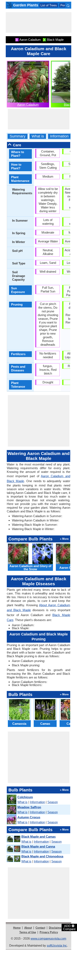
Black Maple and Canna (38, 846)
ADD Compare (69, 927)
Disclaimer (55, 927)
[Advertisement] (38, 22)
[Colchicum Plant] (11, 799)
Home (17, 927)
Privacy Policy (49, 932)
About (28, 927)
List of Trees (48, 5)
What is (38, 136)
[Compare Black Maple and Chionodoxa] (13, 858)
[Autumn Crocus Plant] (11, 820)
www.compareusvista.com (48, 938)
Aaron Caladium (28, 104)
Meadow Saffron (29, 807)
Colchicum (25, 797)
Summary (17, 136)
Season (52, 802)
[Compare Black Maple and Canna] (13, 849)
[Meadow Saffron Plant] (11, 810)
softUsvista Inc (57, 945)
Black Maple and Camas (38, 836)
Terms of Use (27, 932)
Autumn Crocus (28, 817)
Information (59, 136)
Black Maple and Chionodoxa (42, 856)
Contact (40, 927)
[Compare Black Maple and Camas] (13, 839)
